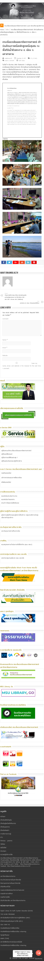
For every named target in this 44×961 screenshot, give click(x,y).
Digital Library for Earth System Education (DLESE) (16, 910)
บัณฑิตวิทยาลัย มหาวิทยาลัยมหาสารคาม (12, 900)
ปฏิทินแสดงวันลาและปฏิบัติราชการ (11, 461)
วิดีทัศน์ (2, 844)
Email (4, 347)
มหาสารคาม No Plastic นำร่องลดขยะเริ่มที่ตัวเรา (29, 302)
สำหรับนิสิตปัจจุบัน (6, 820)
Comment (5, 319)
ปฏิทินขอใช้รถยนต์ (6, 454)
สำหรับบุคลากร (5, 827)
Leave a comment (9, 60)
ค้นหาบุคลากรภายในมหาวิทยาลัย (10, 883)
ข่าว (7, 29)
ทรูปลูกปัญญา (4, 935)
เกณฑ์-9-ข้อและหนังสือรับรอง (10, 503)
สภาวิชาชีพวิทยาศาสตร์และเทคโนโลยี (11, 942)
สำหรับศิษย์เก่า (4, 830)
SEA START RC (5, 924)
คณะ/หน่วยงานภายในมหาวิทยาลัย (10, 879)
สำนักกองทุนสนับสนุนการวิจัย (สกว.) (11, 921)
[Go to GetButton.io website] (38, 958)
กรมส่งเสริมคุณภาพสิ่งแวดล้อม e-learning (13, 931)
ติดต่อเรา (3, 851)
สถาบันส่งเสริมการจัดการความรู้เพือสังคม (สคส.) (15, 917)
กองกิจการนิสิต (5, 897)
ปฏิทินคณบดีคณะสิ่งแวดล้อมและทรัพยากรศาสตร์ (16, 450)
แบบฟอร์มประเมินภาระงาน (9, 496)
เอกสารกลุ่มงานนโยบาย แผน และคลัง (12, 558)
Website (4, 355)
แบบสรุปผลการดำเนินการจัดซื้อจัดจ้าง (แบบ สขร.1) (16, 544)
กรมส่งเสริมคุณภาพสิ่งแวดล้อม (9, 928)
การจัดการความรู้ (5, 834)
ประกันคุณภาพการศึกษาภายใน (10, 531)
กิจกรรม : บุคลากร (6, 840)
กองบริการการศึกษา (6, 893)
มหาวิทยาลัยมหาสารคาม (7, 876)
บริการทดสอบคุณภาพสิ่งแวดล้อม (11, 477)
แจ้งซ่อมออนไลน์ (6, 482)
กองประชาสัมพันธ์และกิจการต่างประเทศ (12, 890)
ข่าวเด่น (35, 58)
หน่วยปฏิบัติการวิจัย (6, 854)
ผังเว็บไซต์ (3, 847)
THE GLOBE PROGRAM (7, 914)
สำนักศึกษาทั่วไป (5, 886)
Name (4, 340)
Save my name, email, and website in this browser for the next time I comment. (21, 366)
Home (2, 29)
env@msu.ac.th (8, 58)
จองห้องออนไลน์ (6, 473)
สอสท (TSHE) (4, 938)
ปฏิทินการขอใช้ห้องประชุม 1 (9, 457)
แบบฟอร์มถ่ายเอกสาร (8, 499)
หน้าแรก (2, 816)
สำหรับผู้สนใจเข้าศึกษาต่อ (8, 823)
